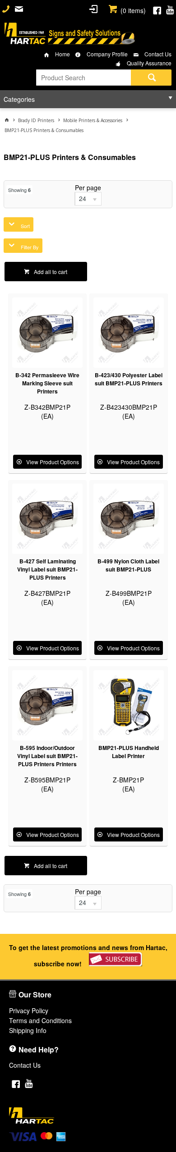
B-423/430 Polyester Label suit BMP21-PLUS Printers (128, 379)
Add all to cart (50, 271)
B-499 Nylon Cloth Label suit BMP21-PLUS (128, 565)
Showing (19, 189)
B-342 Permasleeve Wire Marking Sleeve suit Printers (47, 383)
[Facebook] (157, 9)
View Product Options (52, 462)
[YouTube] (170, 9)
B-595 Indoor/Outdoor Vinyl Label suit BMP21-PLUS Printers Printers (47, 756)
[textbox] (83, 77)
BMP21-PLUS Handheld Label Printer (128, 752)
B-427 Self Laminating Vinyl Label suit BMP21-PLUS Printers (47, 569)
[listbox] (88, 199)
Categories (19, 99)
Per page (88, 187)
